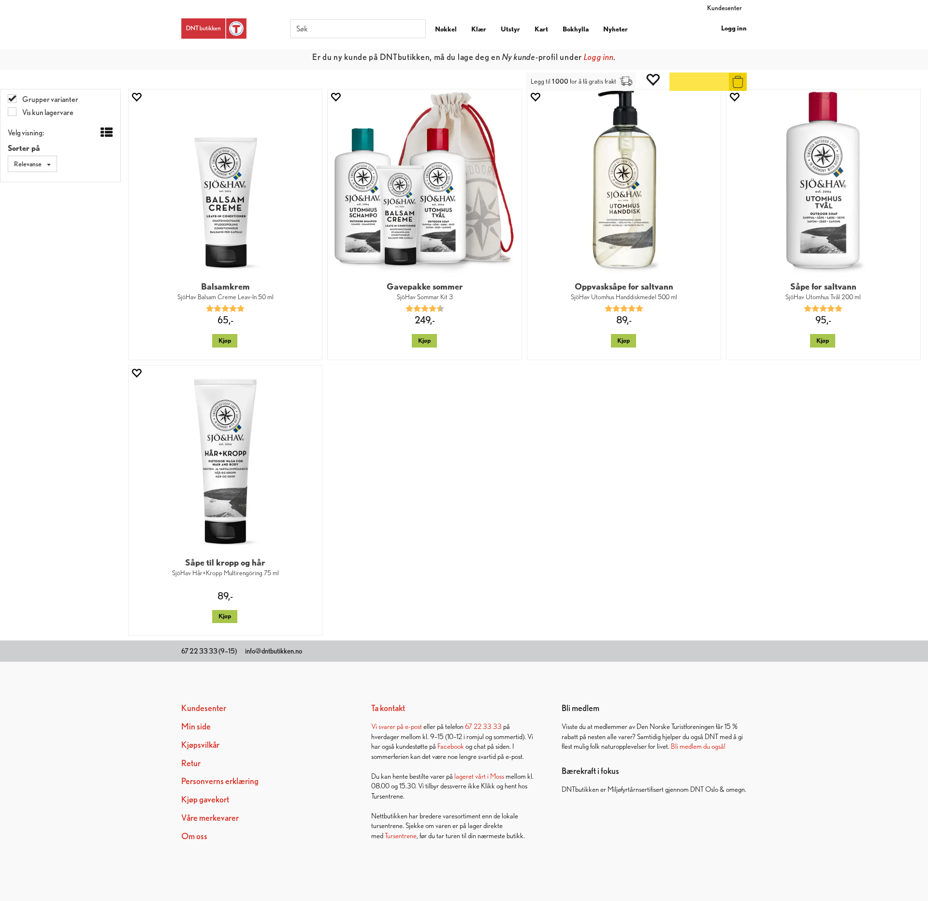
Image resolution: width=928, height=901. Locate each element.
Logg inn (734, 28)
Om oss (194, 836)
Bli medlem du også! (698, 746)
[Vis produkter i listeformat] (105, 133)
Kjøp (224, 340)
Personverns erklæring (220, 781)
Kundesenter (724, 8)
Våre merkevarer (210, 818)
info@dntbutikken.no (273, 651)
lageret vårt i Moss (479, 776)
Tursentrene (401, 835)
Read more (552, 57)
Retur (191, 763)
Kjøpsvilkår (200, 745)
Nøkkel (446, 29)
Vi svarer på (388, 726)
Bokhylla (576, 29)
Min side (196, 726)
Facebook (450, 746)
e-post (413, 726)
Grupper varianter (49, 99)
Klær (478, 29)
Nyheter (615, 29)
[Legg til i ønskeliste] (136, 96)
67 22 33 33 (483, 726)
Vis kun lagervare (47, 112)
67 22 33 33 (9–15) (209, 651)
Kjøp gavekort (205, 799)
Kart (541, 29)
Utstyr (510, 29)
